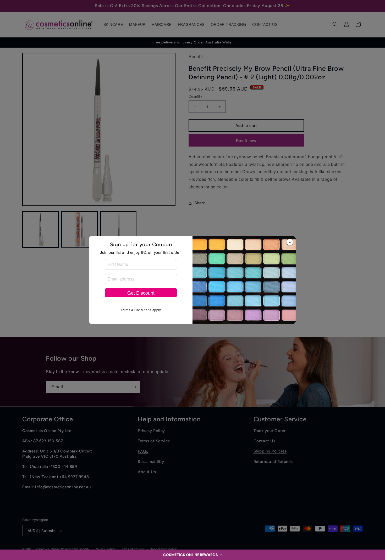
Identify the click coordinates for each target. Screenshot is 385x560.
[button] (192, 555)
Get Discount (141, 292)
